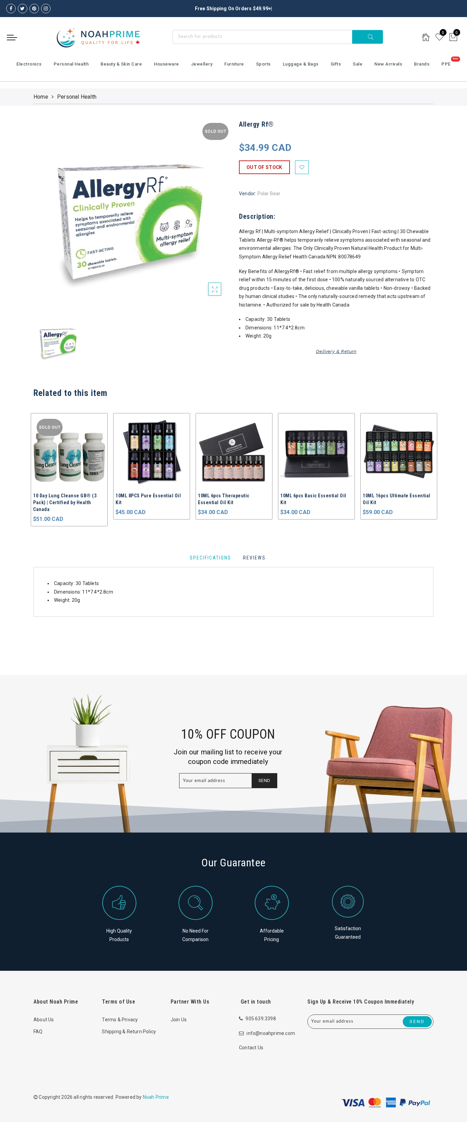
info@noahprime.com (270, 1033)
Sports (263, 64)
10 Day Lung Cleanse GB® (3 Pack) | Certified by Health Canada (64, 502)
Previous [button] (29, 467)
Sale (357, 64)
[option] (131, 216)
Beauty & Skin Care (121, 64)
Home (41, 97)
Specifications (210, 557)
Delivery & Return (336, 351)
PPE (446, 64)
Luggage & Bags (301, 64)
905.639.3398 (260, 1018)
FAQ (38, 1031)
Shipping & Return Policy (129, 1031)
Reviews (254, 557)
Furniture (234, 64)
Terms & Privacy (120, 1019)
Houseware (166, 64)
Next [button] (429, 466)
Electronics (29, 64)
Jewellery (202, 64)
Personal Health (71, 64)
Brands (421, 64)
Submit (367, 37)
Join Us (179, 1019)
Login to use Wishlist (302, 167)
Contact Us (251, 1047)
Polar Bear (269, 193)
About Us (44, 1019)
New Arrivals (388, 64)
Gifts (336, 64)
